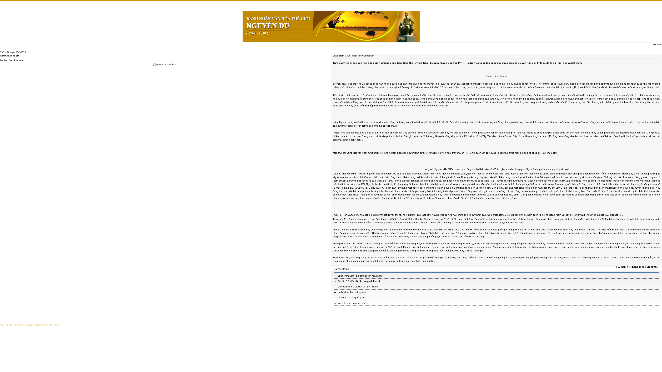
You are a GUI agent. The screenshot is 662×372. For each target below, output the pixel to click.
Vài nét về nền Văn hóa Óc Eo (352, 303)
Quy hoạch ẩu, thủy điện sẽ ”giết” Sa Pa (357, 286)
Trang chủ (7, 46)
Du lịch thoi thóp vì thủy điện (351, 292)
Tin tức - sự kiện (25, 46)
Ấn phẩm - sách (86, 46)
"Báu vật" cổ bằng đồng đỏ (350, 297)
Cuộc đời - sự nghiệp (48, 46)
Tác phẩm (69, 46)
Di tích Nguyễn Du (133, 46)
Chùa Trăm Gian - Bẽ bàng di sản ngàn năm (359, 276)
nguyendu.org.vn (22, 325)
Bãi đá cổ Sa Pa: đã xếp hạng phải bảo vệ (358, 281)
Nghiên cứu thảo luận (109, 46)
